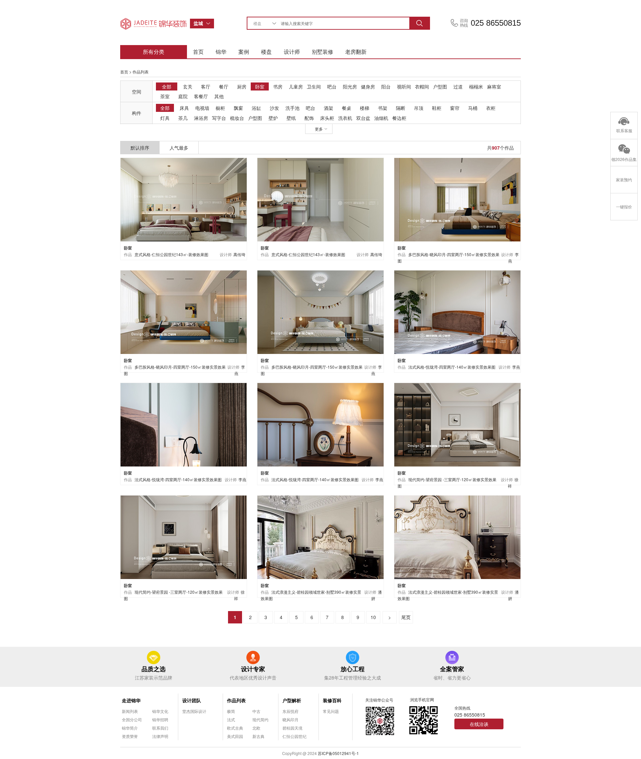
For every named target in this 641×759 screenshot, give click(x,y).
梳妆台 (237, 118)
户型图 (440, 86)
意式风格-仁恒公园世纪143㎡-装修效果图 (171, 254)
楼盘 (266, 51)
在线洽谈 (479, 724)
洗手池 (292, 108)
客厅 (205, 86)
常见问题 (331, 711)
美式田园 (235, 736)
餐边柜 (399, 118)
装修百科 (332, 700)
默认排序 (140, 147)
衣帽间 (422, 86)
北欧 (256, 728)
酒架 (328, 108)
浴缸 (256, 108)
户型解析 (291, 700)
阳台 (386, 86)
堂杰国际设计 (194, 711)
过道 (458, 86)
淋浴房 (201, 118)
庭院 (183, 96)
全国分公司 (132, 719)
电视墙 (202, 108)
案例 (243, 51)
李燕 (516, 367)
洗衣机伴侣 (345, 118)
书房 (277, 86)
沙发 (274, 108)
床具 (184, 108)
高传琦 (239, 254)
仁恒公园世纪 (294, 736)
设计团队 (191, 700)
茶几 (183, 118)
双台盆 (363, 118)
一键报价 (624, 206)
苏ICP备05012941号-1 (338, 753)
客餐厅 (201, 96)
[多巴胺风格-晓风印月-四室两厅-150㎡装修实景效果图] (457, 199)
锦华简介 (130, 728)
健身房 (368, 86)
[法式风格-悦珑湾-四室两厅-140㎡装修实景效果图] (457, 311)
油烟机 (381, 118)
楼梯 (364, 108)
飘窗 (238, 108)
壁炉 (273, 118)
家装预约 (624, 179)
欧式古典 (235, 728)
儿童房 (296, 86)
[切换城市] (210, 23)
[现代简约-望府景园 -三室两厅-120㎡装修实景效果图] (457, 424)
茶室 (165, 96)
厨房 (241, 86)
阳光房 (350, 86)
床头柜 (327, 118)
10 (373, 617)
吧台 (332, 86)
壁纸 (291, 118)
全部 (166, 86)
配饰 (309, 118)
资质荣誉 (130, 736)
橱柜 (220, 108)
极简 (231, 711)
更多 (319, 129)
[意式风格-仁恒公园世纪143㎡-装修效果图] (184, 199)
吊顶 (418, 108)
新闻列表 (130, 711)
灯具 (165, 118)
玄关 (187, 86)
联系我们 (160, 728)
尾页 (406, 617)
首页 (198, 51)
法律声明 (160, 736)
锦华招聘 (160, 719)
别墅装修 (322, 51)
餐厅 (223, 86)
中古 (256, 711)
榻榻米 (476, 86)
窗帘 (454, 108)
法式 (231, 719)
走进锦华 (131, 700)
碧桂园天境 (292, 728)
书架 (382, 108)
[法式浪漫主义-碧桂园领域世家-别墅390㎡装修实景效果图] (320, 536)
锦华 (221, 51)
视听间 (404, 86)
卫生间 (314, 86)
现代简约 (260, 719)
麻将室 (494, 86)
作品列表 (236, 700)
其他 (219, 96)
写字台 (219, 118)
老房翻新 (356, 51)
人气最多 (179, 147)
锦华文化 (160, 711)
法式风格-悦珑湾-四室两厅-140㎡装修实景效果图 (451, 367)
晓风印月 (290, 719)
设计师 (292, 51)
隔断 (400, 108)
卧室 (259, 86)
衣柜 (490, 108)
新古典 (258, 736)
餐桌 (346, 108)
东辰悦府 (290, 711)
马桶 (472, 108)
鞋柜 (436, 108)
